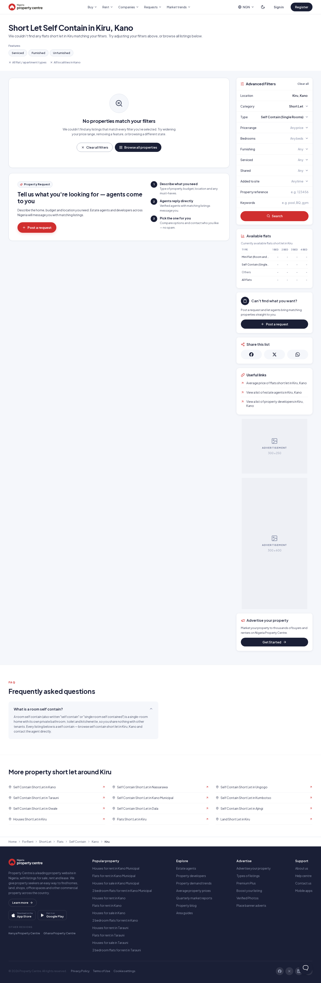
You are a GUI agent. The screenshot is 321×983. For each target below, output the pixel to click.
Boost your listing (249, 891)
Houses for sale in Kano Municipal (115, 883)
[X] (289, 971)
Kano (95, 841)
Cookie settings (124, 971)
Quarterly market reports (194, 898)
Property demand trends (194, 883)
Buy (90, 7)
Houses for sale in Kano (108, 913)
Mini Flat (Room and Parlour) (259, 257)
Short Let (45, 841)
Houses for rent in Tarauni (110, 928)
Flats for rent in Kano (107, 905)
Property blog (186, 905)
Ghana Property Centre (59, 933)
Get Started (271, 642)
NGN (246, 7)
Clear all (303, 83)
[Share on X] (274, 354)
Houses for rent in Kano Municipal (115, 868)
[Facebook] (280, 971)
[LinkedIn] (299, 971)
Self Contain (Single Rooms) (260, 264)
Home (13, 841)
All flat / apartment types (29, 62)
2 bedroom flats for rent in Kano (115, 920)
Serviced (18, 53)
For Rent (27, 841)
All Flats (247, 279)
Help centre (303, 876)
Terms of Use (101, 971)
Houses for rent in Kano (109, 898)
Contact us (303, 883)
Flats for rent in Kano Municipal (113, 876)
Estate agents (186, 868)
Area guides (184, 913)
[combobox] (285, 95)
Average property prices (193, 891)
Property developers (191, 876)
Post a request (40, 227)
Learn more (20, 902)
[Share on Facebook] (251, 354)
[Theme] (263, 7)
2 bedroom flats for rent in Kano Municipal (122, 891)
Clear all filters (97, 147)
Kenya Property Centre (24, 933)
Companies (126, 7)
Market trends (177, 7)
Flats (60, 841)
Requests (151, 7)
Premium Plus (246, 883)
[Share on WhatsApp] (297, 354)
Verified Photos (247, 898)
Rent (105, 7)
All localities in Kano (67, 62)
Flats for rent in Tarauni (108, 935)
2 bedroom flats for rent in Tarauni (116, 950)
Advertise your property (253, 868)
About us (301, 868)
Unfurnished (61, 53)
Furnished (38, 53)
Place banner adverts (251, 905)
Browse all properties (140, 147)
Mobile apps (303, 891)
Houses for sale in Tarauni (110, 943)
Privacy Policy (80, 971)
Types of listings (248, 876)
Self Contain (77, 841)
